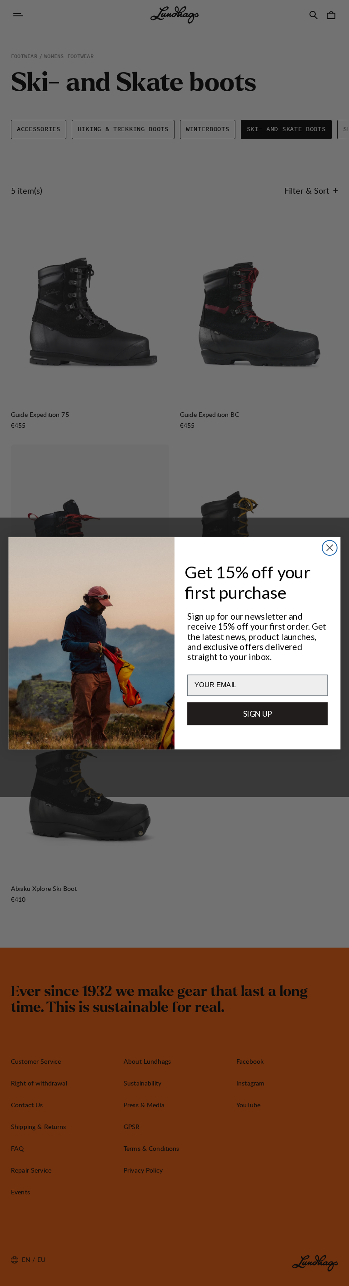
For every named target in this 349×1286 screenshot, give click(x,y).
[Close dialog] (329, 547)
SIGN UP (257, 713)
